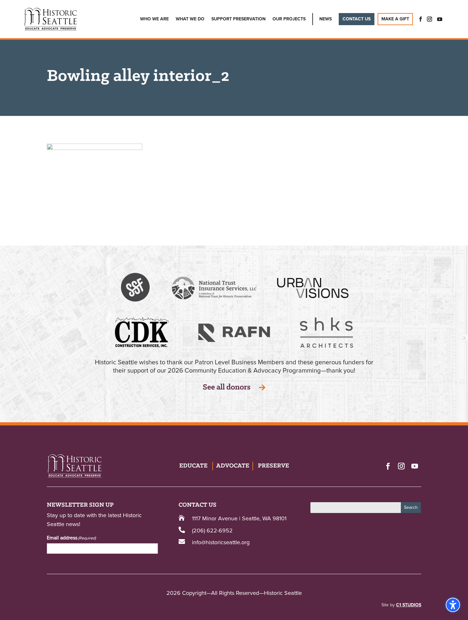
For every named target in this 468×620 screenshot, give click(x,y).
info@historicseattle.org (221, 542)
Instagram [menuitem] (429, 19)
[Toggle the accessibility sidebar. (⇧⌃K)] (453, 605)
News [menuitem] (325, 19)
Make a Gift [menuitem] (395, 19)
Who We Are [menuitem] (154, 19)
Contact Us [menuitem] (357, 19)
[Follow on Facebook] (387, 466)
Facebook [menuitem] (418, 19)
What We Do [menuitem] (190, 19)
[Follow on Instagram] (401, 466)
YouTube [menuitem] (440, 19)
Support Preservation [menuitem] (238, 19)
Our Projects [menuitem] (289, 19)
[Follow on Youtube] (414, 466)
